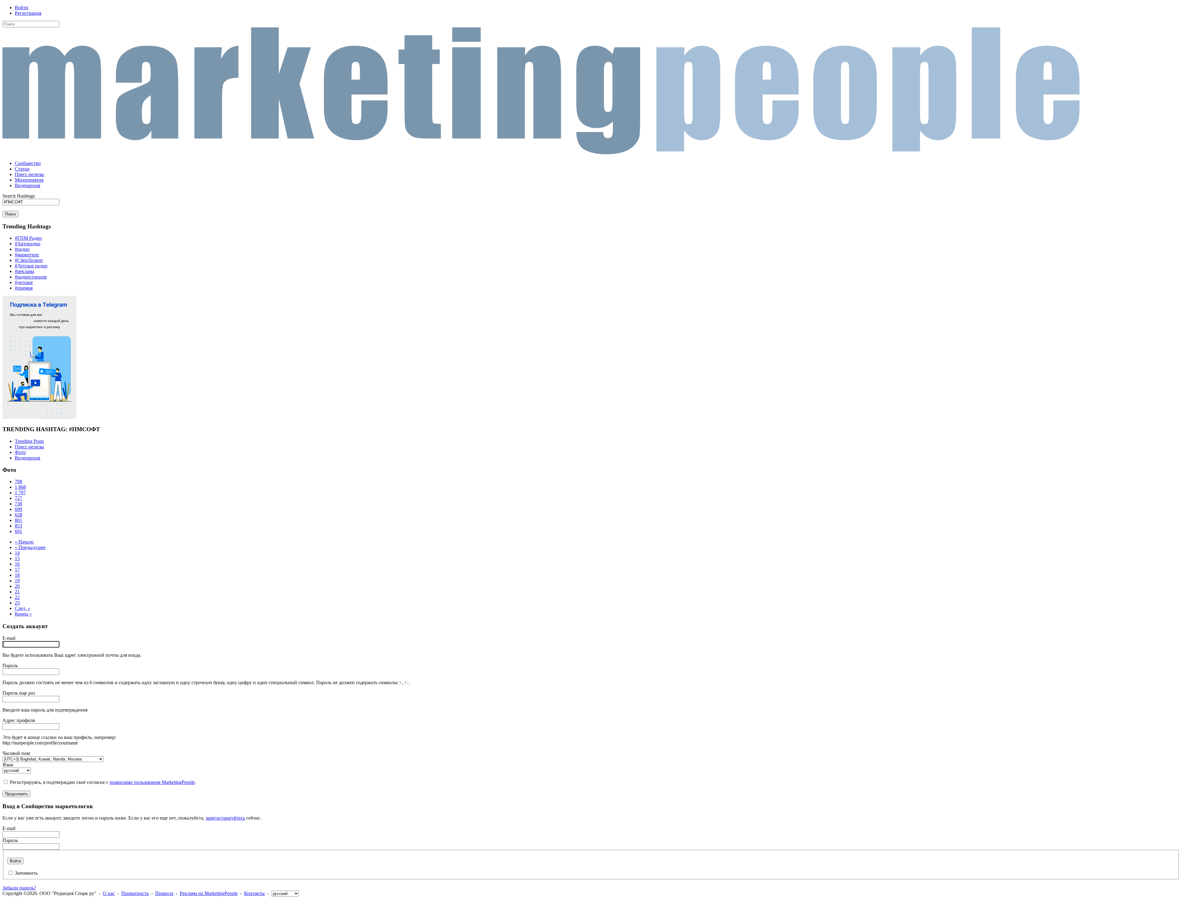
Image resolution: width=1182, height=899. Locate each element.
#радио (22, 249)
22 (17, 597)
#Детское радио (31, 265)
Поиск (10, 214)
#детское (24, 282)
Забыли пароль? (19, 887)
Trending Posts (29, 441)
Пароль (10, 665)
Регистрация (28, 13)
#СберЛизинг (29, 260)
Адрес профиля (18, 720)
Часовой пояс (16, 753)
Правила (164, 893)
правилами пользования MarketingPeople (152, 782)
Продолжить (16, 794)
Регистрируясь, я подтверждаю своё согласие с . (103, 782)
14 (17, 553)
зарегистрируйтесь (225, 818)
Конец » (23, 613)
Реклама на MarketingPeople (209, 893)
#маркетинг (27, 254)
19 (17, 580)
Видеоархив (27, 457)
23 (17, 602)
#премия (24, 288)
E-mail (8, 638)
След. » (22, 608)
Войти (21, 7)
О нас (109, 893)
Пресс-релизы (29, 446)
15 (17, 558)
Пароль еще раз (18, 693)
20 (17, 586)
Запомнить (26, 873)
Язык (8, 764)
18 (17, 575)
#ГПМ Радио (28, 238)
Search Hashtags (18, 196)
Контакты (254, 893)
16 (17, 564)
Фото (20, 452)
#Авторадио (27, 243)
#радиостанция (30, 276)
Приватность (135, 893)
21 (17, 591)
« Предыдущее (30, 547)
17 (17, 569)
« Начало (24, 541)
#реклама (24, 271)
